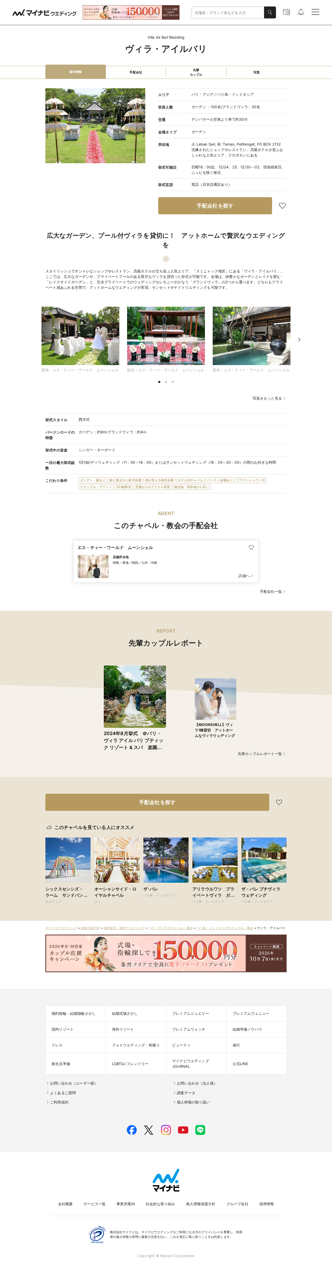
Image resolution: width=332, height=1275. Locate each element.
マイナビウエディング (61, 928)
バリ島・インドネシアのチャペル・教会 (224, 928)
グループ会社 (237, 1204)
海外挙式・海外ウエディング (124, 928)
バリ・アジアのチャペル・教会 (171, 928)
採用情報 (266, 1204)
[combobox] (228, 12)
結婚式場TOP (90, 928)
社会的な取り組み (160, 1204)
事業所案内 (125, 1204)
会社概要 (65, 1204)
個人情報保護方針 (200, 1204)
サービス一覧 (95, 1204)
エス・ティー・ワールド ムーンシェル (115, 547)
